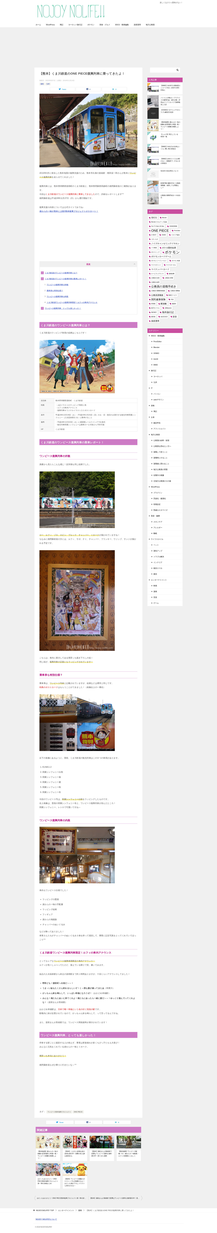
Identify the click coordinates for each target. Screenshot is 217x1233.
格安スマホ (157, 568)
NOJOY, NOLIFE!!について (169, 171)
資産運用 (137, 25)
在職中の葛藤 (158, 475)
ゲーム (156, 603)
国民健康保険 (158, 299)
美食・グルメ (104, 25)
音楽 (155, 597)
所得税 (153, 303)
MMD (155, 365)
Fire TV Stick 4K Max (157, 226)
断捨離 (164, 304)
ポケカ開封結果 (169, 248)
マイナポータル (171, 265)
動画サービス (173, 295)
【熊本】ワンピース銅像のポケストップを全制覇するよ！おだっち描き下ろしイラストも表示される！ (75, 1182)
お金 (152, 417)
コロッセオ (154, 239)
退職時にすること (160, 458)
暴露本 (174, 303)
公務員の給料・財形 (161, 440)
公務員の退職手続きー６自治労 (170, 196)
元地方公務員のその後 (162, 481)
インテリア (157, 562)
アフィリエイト (159, 429)
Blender (164, 217)
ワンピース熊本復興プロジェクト (59, 1112)
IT (152, 388)
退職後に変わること (161, 464)
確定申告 (156, 423)
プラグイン (157, 493)
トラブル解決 (158, 557)
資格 (152, 406)
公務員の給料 (155, 282)
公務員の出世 (155, 278)
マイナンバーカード (160, 269)
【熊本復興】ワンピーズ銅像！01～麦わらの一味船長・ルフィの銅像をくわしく (128, 1153)
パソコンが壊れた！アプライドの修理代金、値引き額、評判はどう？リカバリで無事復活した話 (170, 101)
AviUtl (155, 359)
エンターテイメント (159, 580)
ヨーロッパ (157, 376)
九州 (47, 84)
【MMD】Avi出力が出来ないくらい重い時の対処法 (170, 148)
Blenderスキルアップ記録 (159, 222)
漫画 (42, 84)
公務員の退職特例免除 (158, 290)
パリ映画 (154, 247)
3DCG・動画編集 (122, 25)
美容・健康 (155, 516)
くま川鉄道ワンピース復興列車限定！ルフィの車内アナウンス (72, 302)
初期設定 (156, 504)
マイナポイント (156, 265)
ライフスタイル (157, 539)
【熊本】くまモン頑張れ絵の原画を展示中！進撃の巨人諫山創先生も (75, 1153)
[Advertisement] (108, 46)
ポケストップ (155, 252)
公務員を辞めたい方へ (162, 446)
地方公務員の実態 (160, 469)
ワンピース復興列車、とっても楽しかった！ (63, 308)
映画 (155, 586)
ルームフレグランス (157, 273)
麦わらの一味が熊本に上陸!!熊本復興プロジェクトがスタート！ (68, 211)
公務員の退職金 (175, 290)
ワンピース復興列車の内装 (57, 296)
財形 (175, 317)
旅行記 (153, 371)
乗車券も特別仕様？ (55, 291)
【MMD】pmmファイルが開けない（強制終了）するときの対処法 (170, 161)
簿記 (61, 25)
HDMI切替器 (173, 226)
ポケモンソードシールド (158, 260)
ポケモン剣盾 (176, 260)
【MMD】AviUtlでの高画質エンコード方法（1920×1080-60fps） (170, 88)
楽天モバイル (155, 308)
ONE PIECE (78, 1112)
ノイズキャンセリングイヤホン (165, 243)
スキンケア (157, 522)
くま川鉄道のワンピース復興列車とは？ (61, 273)
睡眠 (155, 533)
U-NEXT (153, 235)
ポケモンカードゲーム (161, 256)
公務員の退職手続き (163, 286)
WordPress (50, 25)
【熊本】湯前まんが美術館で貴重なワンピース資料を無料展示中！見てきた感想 (101, 1153)
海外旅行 (154, 312)
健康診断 (171, 273)
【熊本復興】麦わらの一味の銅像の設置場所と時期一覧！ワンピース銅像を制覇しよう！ (48, 1154)
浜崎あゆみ (168, 308)
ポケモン (90, 25)
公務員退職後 (157, 295)
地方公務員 (150, 25)
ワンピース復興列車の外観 (57, 285)
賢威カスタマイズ (160, 510)
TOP (45, 1210)
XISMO (164, 235)
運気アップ (157, 551)
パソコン (156, 394)
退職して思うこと (160, 452)
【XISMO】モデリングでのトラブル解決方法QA (170, 111)
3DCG (154, 218)
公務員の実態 (169, 278)
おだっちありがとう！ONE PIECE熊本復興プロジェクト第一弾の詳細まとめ (48, 1181)
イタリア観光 (175, 235)
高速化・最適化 (159, 499)
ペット (156, 545)
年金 (172, 299)
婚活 (155, 574)
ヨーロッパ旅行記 (75, 25)
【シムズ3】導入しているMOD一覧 (169, 135)
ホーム (38, 25)
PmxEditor (177, 230)
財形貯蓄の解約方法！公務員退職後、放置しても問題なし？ (170, 185)
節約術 (153, 316)
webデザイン (158, 400)
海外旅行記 (168, 312)
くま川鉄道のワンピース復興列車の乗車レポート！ (65, 279)
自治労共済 (164, 316)
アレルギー (157, 528)
